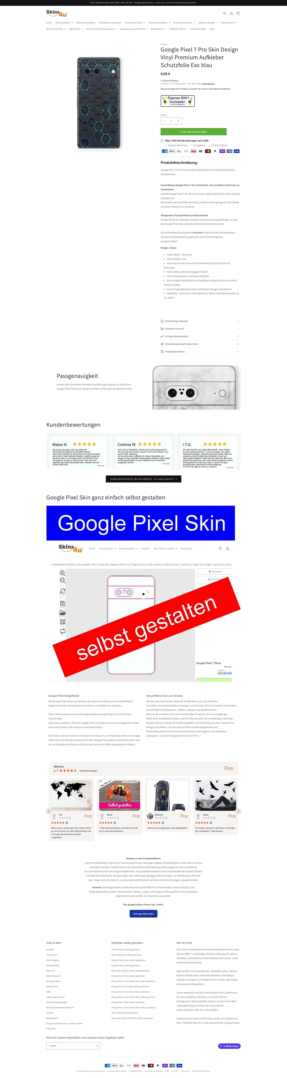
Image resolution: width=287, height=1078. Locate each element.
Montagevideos (53, 981)
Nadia (206, 814)
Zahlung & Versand (55, 997)
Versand (174, 1071)
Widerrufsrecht (53, 976)
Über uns (50, 970)
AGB (48, 991)
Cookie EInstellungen (56, 1002)
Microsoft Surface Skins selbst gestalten (131, 970)
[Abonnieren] (96, 1045)
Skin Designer (52, 960)
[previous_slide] (49, 811)
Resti (61, 814)
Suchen (50, 1012)
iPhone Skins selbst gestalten (126, 949)
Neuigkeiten (52, 1018)
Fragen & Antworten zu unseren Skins (64, 1023)
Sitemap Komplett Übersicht (60, 1007)
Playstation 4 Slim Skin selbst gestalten (131, 991)
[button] (64, 22)
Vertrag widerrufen (143, 913)
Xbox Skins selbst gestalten (125, 1012)
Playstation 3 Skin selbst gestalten (128, 1002)
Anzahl (163, 115)
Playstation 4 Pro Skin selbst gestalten (130, 986)
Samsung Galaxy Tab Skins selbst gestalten (132, 1018)
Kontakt (50, 949)
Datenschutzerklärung (153, 1071)
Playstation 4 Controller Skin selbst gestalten (134, 997)
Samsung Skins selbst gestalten (127, 954)
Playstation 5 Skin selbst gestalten (128, 976)
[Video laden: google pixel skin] (143, 594)
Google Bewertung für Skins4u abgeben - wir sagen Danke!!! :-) (143, 478)
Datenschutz (52, 986)
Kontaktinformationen (201, 1071)
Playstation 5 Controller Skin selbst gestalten (134, 981)
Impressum (51, 954)
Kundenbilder (53, 965)
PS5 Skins (50, 1028)
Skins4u (86, 1071)
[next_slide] (238, 811)
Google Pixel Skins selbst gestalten (128, 960)
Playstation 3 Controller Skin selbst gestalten (134, 1007)
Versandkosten (208, 83)
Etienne (111, 814)
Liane (158, 814)
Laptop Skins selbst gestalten (126, 965)
